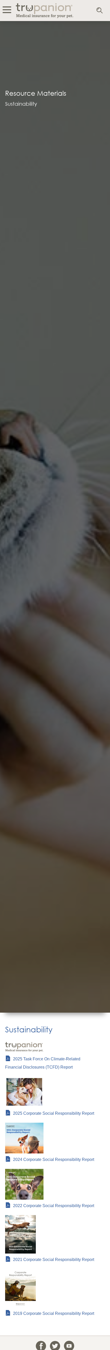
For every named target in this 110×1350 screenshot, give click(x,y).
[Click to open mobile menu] (7, 10)
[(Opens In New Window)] (20, 1252)
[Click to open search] (100, 11)
